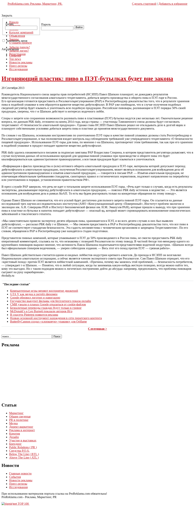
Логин (9, 24)
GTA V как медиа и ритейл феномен (34, 294)
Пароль (46, 24)
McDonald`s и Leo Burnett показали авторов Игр (41, 311)
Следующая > (97, 328)
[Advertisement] (97, 11)
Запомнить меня (16, 40)
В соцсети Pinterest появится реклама (34, 314)
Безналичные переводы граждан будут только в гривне (46, 307)
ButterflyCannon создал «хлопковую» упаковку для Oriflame (48, 321)
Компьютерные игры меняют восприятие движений (44, 290)
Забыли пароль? (19, 47)
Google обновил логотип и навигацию (35, 297)
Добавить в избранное (172, 3)
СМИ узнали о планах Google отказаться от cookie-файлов (48, 304)
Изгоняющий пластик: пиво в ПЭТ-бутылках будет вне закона (87, 78)
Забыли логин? (19, 50)
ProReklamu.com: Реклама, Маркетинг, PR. (35, 3)
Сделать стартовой (144, 3)
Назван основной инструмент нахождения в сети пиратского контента (56, 318)
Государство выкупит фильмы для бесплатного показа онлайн (50, 301)
